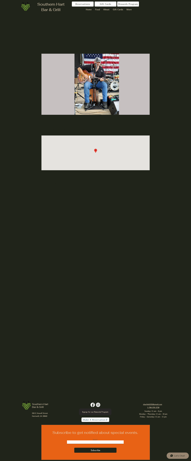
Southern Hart (51, 4)
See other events (95, 43)
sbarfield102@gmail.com (152, 404)
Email (95, 439)
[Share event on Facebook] (50, 183)
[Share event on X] (55, 183)
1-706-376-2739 (153, 407)
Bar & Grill (51, 9)
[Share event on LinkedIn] (61, 183)
